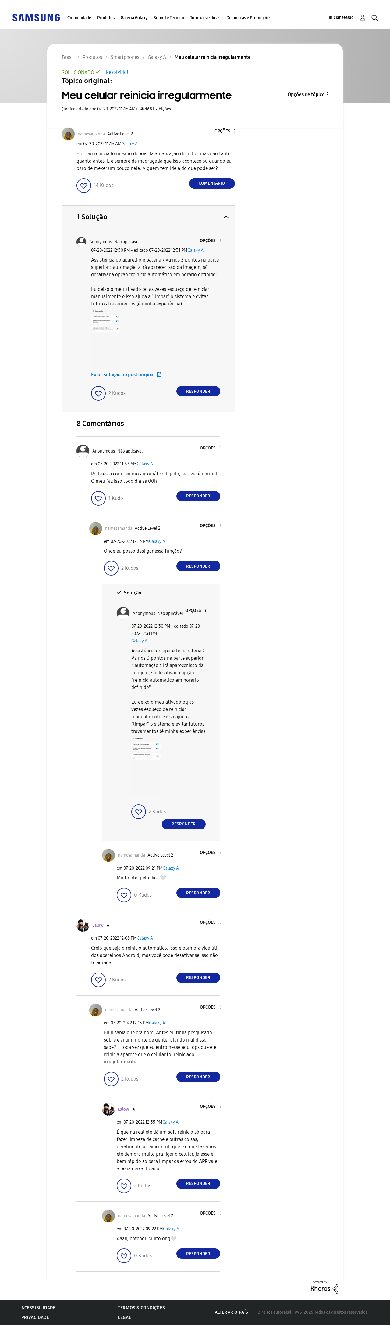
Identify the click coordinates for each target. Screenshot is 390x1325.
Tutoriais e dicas (205, 17)
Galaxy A (130, 143)
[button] (224, 131)
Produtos (106, 17)
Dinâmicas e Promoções (248, 17)
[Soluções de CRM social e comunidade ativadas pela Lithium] (324, 1287)
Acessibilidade (38, 1307)
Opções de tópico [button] (306, 94)
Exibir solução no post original (123, 374)
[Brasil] (36, 17)
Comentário (212, 183)
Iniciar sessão (341, 17)
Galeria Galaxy (134, 17)
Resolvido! (117, 72)
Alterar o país (231, 1312)
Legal (124, 1317)
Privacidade (35, 1317)
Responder (198, 391)
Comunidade (79, 17)
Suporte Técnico (169, 17)
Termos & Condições (141, 1307)
